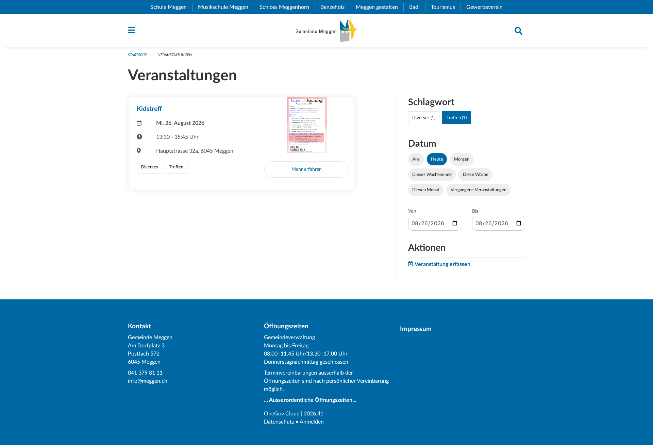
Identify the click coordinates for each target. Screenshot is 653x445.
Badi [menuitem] (417, 7)
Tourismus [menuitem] (446, 7)
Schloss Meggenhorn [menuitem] (287, 7)
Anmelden (312, 422)
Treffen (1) (457, 118)
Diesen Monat (425, 190)
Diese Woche (475, 174)
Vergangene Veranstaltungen (478, 190)
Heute (437, 159)
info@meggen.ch (147, 381)
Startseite (137, 55)
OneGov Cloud (282, 413)
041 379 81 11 (145, 373)
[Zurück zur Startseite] (326, 30)
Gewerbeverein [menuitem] (487, 7)
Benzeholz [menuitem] (335, 7)
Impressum (416, 329)
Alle (416, 159)
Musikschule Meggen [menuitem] (226, 7)
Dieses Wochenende (432, 174)
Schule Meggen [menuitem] (171, 7)
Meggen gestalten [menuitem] (379, 7)
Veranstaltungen (175, 55)
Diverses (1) (423, 118)
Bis (475, 211)
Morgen (461, 159)
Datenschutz (279, 422)
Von (412, 211)
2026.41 (313, 413)
